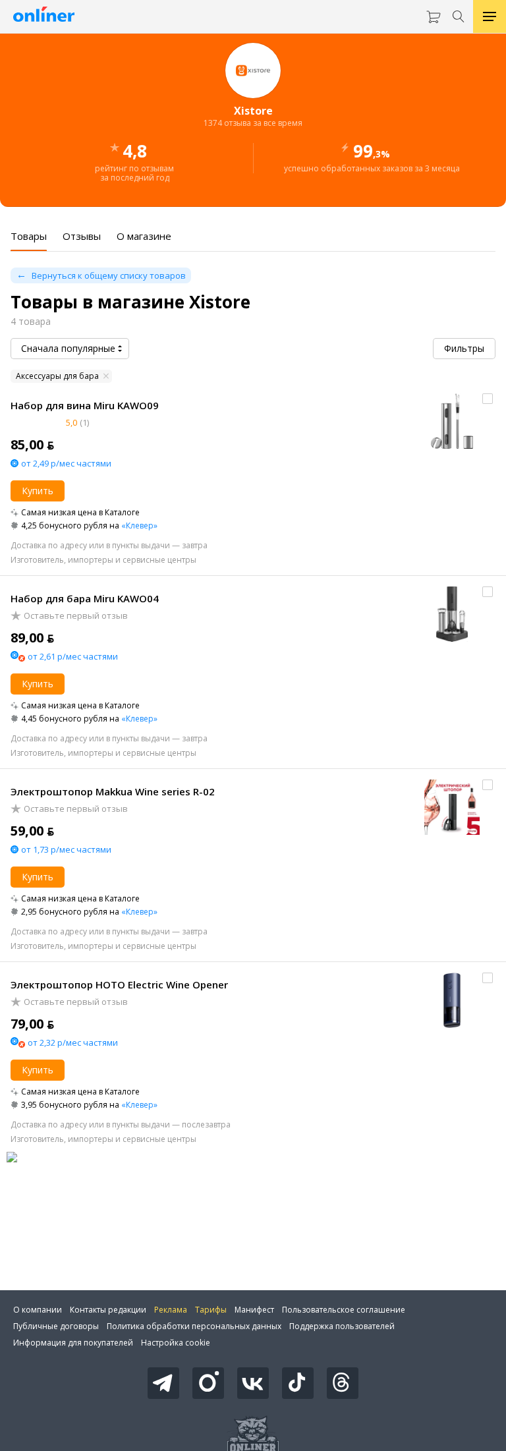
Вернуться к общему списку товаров (109, 275)
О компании (37, 1309)
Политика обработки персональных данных (194, 1326)
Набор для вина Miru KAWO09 (85, 405)
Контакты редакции (108, 1309)
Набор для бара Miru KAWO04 (85, 598)
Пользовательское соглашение (343, 1309)
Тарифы (211, 1309)
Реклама (170, 1309)
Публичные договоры (56, 1326)
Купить (37, 490)
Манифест (254, 1309)
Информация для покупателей (73, 1342)
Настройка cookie (175, 1342)
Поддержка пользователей (342, 1326)
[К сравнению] (487, 398)
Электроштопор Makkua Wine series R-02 (113, 791)
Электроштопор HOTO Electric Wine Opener (119, 984)
